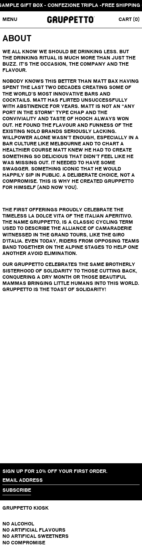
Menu (9, 19)
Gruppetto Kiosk (25, 508)
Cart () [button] (129, 19)
